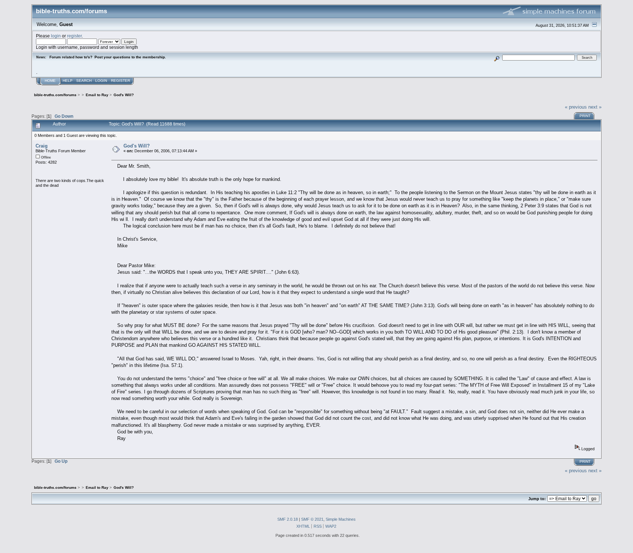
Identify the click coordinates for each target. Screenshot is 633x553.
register (74, 35)
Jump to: (537, 498)
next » (594, 107)
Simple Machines (341, 519)
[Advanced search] (496, 57)
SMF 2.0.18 (287, 519)
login (56, 35)
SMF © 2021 (312, 519)
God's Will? (136, 146)
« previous (576, 107)
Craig (42, 146)
